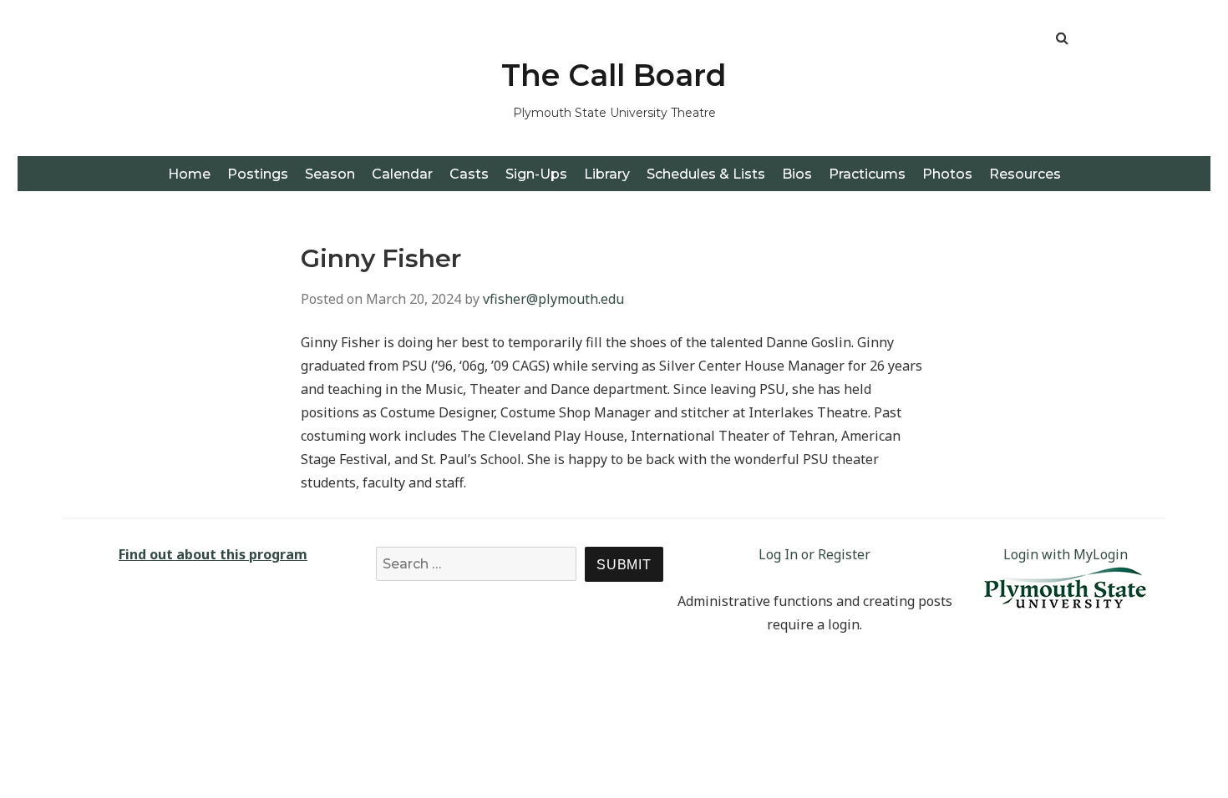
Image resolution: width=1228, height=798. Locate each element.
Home (189, 174)
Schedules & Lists (706, 174)
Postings (257, 174)
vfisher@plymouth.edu (553, 299)
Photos (947, 174)
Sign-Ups (536, 174)
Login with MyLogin (1065, 554)
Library (607, 174)
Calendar (402, 174)
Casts (469, 174)
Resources (1025, 174)
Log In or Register (814, 554)
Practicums (867, 174)
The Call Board (614, 75)
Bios (797, 174)
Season (330, 174)
